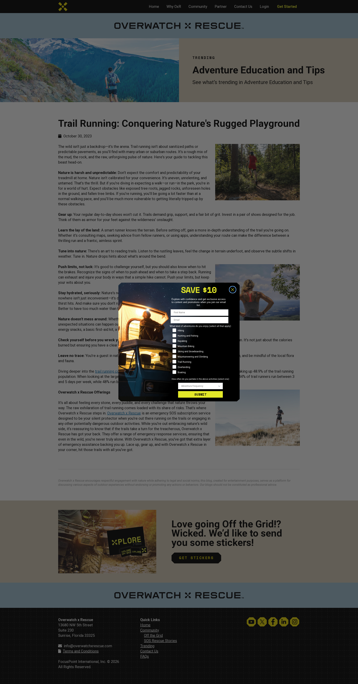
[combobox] (199, 386)
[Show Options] (219, 386)
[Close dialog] (232, 289)
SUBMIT (200, 394)
